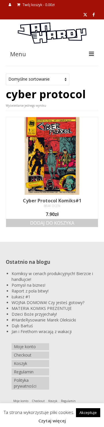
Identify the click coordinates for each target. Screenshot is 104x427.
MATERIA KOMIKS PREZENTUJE (42, 308)
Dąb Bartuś (22, 325)
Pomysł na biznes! (28, 285)
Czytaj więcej (52, 421)
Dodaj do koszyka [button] (52, 223)
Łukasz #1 (21, 296)
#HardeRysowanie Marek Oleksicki (44, 320)
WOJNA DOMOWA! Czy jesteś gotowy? (48, 302)
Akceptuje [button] (88, 412)
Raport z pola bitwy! (30, 291)
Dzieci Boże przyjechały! (34, 314)
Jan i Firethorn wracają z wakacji (42, 331)
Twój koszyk (38, 4)
